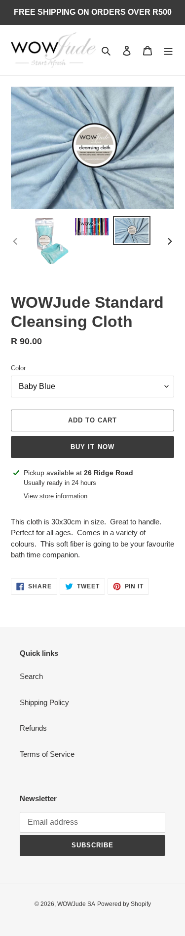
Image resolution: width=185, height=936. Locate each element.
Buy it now (92, 447)
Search (31, 676)
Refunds (33, 728)
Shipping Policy (44, 702)
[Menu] (168, 50)
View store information (55, 496)
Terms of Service (47, 754)
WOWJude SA (76, 904)
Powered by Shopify (124, 904)
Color (18, 368)
